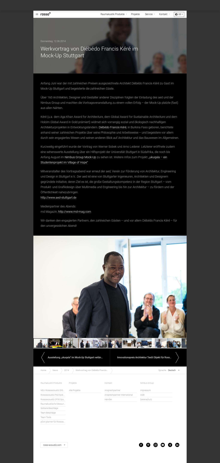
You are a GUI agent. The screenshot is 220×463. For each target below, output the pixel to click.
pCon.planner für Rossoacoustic (53, 422)
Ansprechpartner (112, 390)
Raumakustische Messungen (53, 404)
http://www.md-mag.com (74, 211)
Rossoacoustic (50, 14)
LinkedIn (177, 445)
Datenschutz (146, 399)
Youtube (162, 445)
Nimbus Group (147, 383)
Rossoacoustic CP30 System (53, 399)
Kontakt (163, 14)
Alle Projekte (74, 390)
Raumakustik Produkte (113, 14)
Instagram (155, 445)
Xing (170, 445)
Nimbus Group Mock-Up (80, 157)
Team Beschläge (48, 413)
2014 (66, 370)
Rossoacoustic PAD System (53, 395)
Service (149, 14)
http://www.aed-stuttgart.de (58, 197)
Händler (108, 399)
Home (43, 370)
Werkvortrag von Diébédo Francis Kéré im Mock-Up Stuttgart (93, 370)
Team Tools (46, 417)
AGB (142, 395)
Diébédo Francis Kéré (112, 127)
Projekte (135, 14)
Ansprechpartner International (119, 395)
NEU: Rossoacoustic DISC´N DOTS (53, 390)
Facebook (141, 445)
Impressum (145, 390)
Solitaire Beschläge (49, 408)
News (55, 370)
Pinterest (148, 445)
